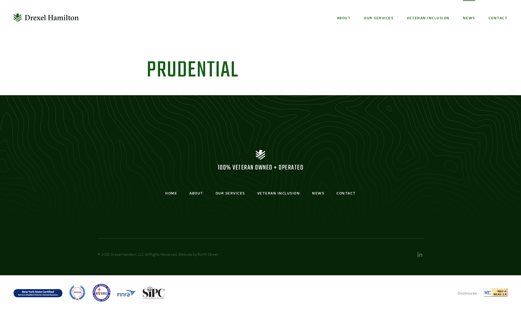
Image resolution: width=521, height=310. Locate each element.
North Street (208, 254)
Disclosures (467, 293)
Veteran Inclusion (428, 18)
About (344, 18)
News (469, 18)
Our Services (378, 18)
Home (171, 193)
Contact (498, 18)
